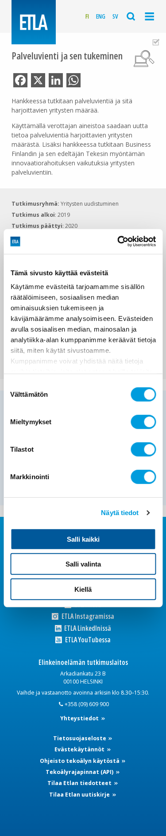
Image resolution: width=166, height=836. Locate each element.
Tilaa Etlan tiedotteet (80, 783)
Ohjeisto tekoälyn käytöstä (80, 761)
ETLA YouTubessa (87, 640)
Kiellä (83, 589)
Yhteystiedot (80, 718)
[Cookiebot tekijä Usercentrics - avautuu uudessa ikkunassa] (118, 241)
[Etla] (34, 22)
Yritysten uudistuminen (90, 203)
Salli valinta (83, 564)
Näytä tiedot (120, 512)
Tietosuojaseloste (80, 738)
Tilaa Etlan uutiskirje (80, 794)
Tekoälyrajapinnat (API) (80, 772)
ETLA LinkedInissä (87, 628)
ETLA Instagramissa (87, 616)
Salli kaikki (83, 539)
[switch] (143, 421)
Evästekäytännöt (80, 749)
